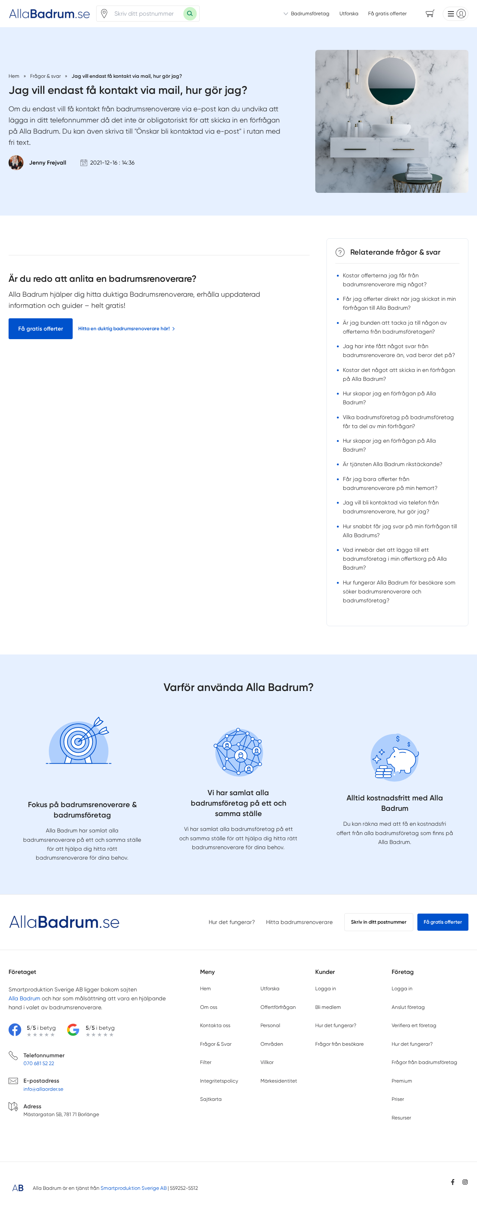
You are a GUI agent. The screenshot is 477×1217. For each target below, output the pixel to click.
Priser (398, 1099)
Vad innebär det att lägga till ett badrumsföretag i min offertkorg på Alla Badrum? (395, 559)
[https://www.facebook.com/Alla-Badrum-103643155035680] (452, 1182)
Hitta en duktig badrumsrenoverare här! (124, 328)
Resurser (401, 1118)
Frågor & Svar (215, 1044)
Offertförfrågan (278, 1007)
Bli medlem (328, 1007)
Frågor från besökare (339, 1044)
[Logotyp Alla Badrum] (64, 922)
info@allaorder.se (43, 1089)
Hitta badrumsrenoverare (299, 922)
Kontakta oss (215, 1025)
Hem (205, 988)
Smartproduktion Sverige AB (134, 1188)
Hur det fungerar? (232, 922)
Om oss (208, 1007)
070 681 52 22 (38, 1063)
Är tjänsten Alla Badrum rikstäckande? (392, 464)
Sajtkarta (211, 1099)
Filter (205, 1062)
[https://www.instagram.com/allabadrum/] (465, 1182)
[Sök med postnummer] (190, 13)
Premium (402, 1081)
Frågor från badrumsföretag (424, 1062)
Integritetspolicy (219, 1081)
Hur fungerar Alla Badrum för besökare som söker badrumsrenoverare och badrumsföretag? (399, 591)
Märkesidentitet (278, 1081)
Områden (271, 1044)
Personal (270, 1025)
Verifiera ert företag (414, 1025)
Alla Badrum (24, 998)
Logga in (325, 988)
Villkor (267, 1062)
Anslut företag (408, 1007)
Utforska (348, 13)
